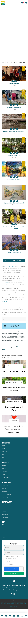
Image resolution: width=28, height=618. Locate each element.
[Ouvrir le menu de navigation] (26, 615)
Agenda (8, 561)
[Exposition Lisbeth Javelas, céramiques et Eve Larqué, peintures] (14, 216)
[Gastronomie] (6, 615)
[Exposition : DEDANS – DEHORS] (14, 169)
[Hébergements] (2, 615)
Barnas (2, 602)
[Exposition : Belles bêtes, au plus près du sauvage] (14, 121)
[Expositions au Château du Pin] (14, 242)
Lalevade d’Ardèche (20, 602)
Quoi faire (6, 442)
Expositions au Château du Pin (14, 252)
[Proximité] (22, 615)
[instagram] (14, 594)
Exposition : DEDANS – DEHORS (14, 179)
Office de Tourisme (9, 266)
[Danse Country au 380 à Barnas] (14, 97)
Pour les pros (9, 564)
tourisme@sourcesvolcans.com (9, 587)
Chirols (8, 602)
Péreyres (21, 603)
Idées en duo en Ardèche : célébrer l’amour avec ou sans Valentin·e (14, 429)
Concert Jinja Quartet (14, 83)
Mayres (5, 603)
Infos (4, 522)
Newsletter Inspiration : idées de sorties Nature (14, 557)
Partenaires (7, 502)
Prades (8, 605)
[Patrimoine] (14, 615)
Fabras (11, 602)
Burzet (5, 602)
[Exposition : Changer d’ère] (14, 145)
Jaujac (14, 602)
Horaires (6, 590)
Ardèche (4, 301)
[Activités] (10, 615)
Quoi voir (5, 462)
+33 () (18, 585)
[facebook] (11, 594)
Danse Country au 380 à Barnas (14, 107)
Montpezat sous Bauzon (14, 603)
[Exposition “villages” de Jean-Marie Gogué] (14, 192)
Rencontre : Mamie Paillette (14, 371)
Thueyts (15, 606)
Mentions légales (15, 590)
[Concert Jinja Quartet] (14, 73)
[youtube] (16, 594)
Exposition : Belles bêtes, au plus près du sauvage (14, 131)
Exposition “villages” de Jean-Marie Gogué (14, 203)
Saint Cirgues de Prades (14, 605)
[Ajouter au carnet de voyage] (12, 81)
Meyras (8, 603)
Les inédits (6, 482)
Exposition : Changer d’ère (14, 155)
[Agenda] (18, 615)
